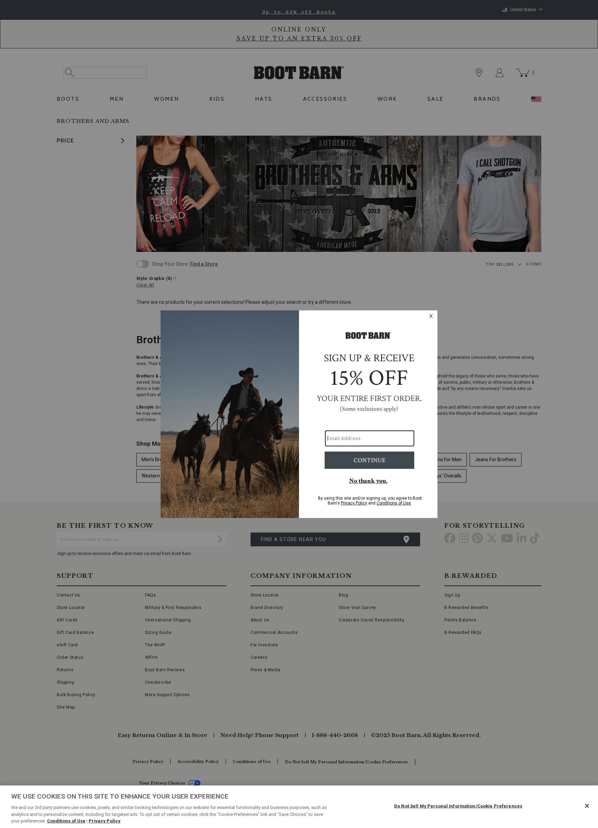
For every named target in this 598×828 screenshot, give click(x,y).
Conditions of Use (66, 821)
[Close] (587, 805)
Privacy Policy (104, 821)
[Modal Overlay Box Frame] (299, 414)
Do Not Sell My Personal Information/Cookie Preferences (458, 806)
